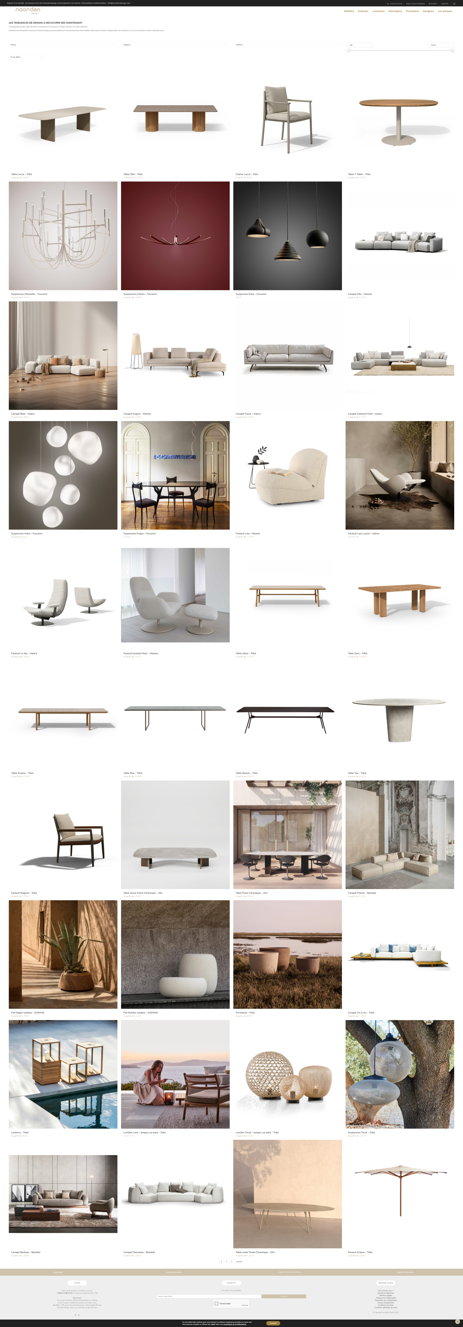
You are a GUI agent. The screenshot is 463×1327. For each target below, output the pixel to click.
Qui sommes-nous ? (385, 1291)
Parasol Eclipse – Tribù (360, 1252)
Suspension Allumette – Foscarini (29, 294)
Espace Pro (444, 4)
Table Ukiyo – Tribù (246, 653)
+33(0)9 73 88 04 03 (65, 1293)
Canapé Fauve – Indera (248, 413)
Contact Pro (231, 1283)
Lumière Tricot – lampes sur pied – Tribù (257, 1132)
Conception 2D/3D (396, 4)
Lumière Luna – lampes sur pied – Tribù (144, 1132)
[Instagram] (78, 1315)
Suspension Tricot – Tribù (361, 1132)
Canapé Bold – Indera (22, 413)
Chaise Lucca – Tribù (247, 174)
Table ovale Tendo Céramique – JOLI (255, 1252)
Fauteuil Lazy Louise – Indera (363, 533)
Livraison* (58, 1272)
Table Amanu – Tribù (22, 773)
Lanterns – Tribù (20, 1132)
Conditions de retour (386, 1305)
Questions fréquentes (386, 1293)
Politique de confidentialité (386, 1298)
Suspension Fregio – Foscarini (139, 533)
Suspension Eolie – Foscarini (251, 294)
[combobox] (62, 45)
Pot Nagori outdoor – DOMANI (27, 1012)
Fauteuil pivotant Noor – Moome (140, 653)
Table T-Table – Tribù (359, 174)
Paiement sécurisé (405, 1272)
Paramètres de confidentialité (386, 1300)
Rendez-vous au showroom (415, 4)
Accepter (273, 1323)
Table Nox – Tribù (132, 773)
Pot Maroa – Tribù (245, 1012)
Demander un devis (386, 1283)
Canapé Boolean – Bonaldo (25, 1252)
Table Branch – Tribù (247, 773)
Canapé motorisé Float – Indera (365, 413)
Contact (77, 1283)
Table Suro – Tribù (357, 653)
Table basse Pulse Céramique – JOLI (143, 893)
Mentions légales (386, 1295)
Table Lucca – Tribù (21, 174)
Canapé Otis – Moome (360, 294)
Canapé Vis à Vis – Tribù (361, 1012)
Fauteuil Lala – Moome (248, 533)
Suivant (239, 1262)
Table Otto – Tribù (133, 174)
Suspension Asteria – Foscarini (140, 294)
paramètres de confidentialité (234, 1324)
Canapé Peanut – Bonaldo (362, 893)
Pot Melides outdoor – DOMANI (140, 1012)
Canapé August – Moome (137, 413)
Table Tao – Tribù (357, 773)
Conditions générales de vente (385, 1307)
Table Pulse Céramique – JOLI (252, 893)
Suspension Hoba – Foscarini (26, 533)
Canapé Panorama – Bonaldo (139, 1252)
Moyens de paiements (386, 1303)
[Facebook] (75, 1315)
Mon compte (433, 4)
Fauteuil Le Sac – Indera (24, 653)
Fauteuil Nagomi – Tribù (24, 893)
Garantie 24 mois (173, 1272)
